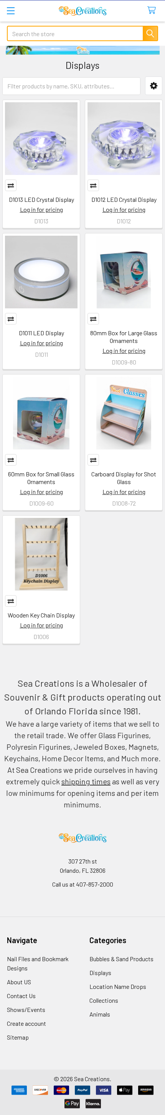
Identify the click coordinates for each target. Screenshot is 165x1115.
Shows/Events (26, 1009)
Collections (103, 1000)
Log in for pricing (41, 209)
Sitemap (18, 1037)
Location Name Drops (117, 986)
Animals (99, 1014)
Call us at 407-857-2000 (82, 884)
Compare (10, 185)
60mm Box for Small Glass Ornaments (41, 477)
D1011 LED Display (41, 332)
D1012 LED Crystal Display (124, 199)
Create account (26, 1023)
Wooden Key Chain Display (41, 615)
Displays (100, 972)
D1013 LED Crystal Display (41, 199)
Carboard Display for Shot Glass (123, 477)
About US (19, 981)
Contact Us (21, 995)
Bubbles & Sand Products (121, 958)
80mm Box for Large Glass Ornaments (123, 336)
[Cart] (153, 10)
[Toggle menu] (10, 10)
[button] (153, 86)
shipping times (86, 781)
